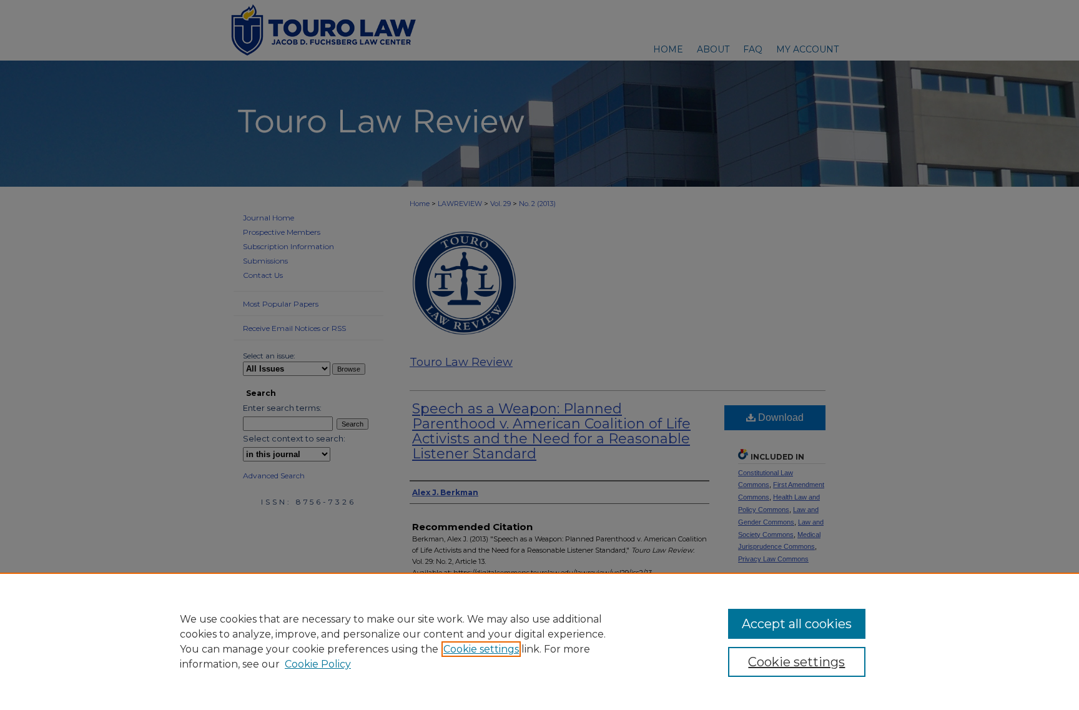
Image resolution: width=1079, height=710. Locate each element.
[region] (539, 641)
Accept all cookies (797, 623)
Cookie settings (481, 649)
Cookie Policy (318, 664)
